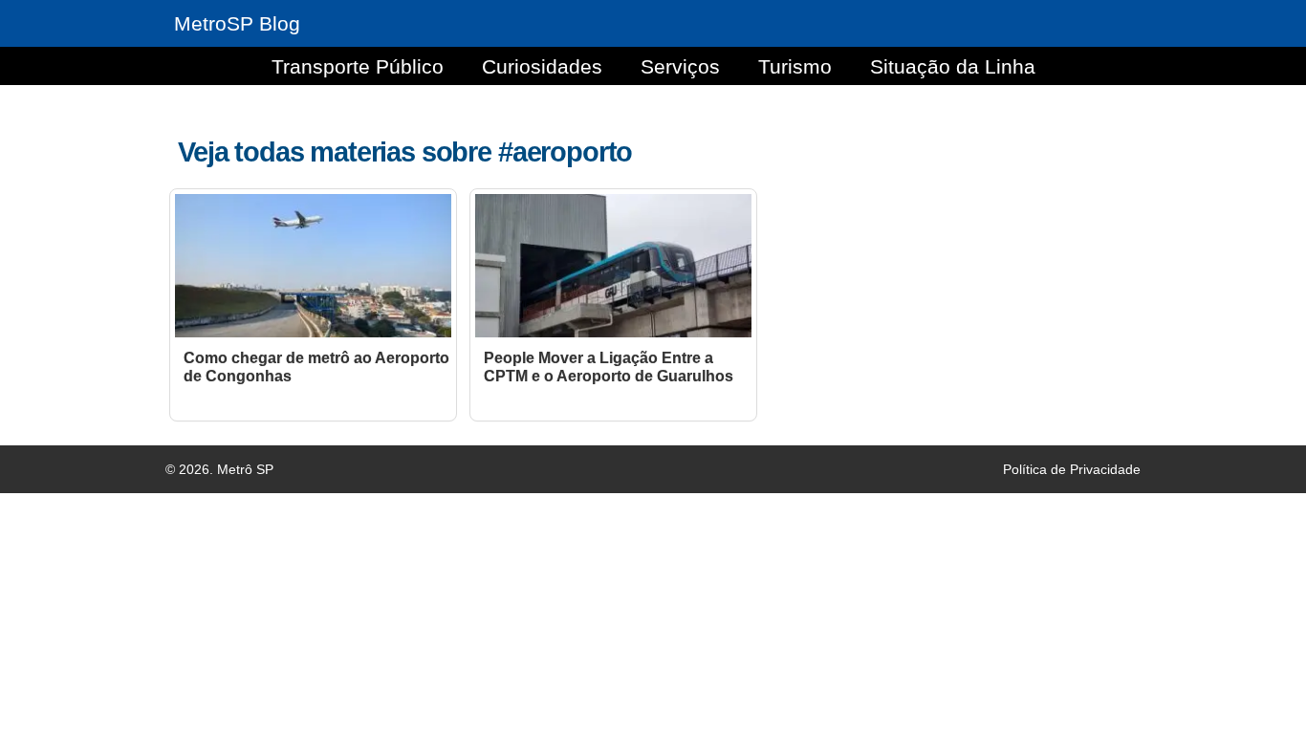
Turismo (795, 66)
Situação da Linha (952, 66)
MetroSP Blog (237, 23)
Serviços (680, 66)
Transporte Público (358, 66)
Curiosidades (542, 66)
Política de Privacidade (1072, 469)
